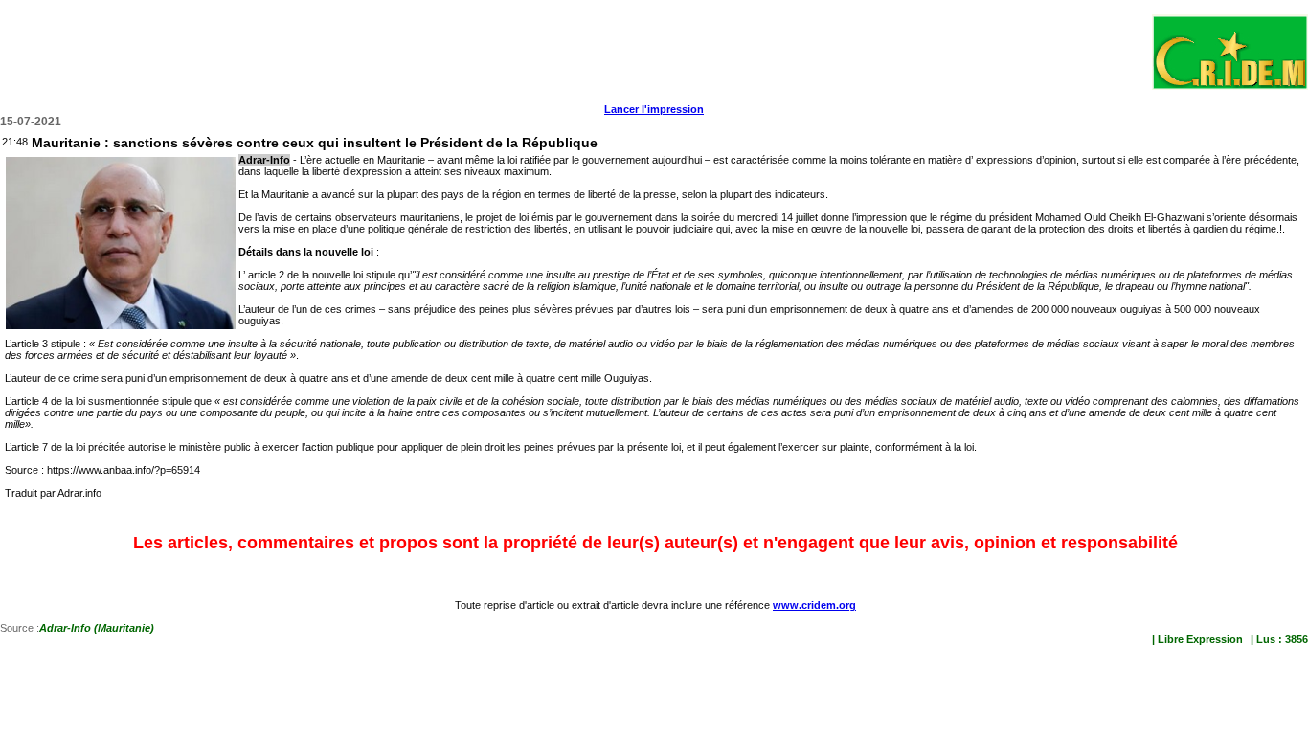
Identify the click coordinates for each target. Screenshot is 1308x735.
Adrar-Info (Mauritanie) (96, 628)
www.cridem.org (814, 605)
